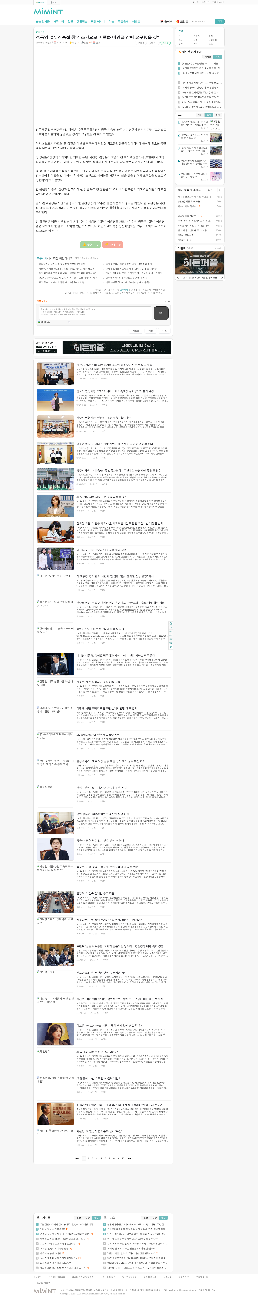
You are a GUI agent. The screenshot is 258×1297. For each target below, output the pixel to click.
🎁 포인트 (182, 21)
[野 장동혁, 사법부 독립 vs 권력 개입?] (55, 1087)
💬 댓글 (86, 43)
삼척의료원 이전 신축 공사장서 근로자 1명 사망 (62, 264)
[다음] (222, 277)
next (170, 639)
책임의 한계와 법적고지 (82, 1277)
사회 (196, 40)
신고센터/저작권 (107, 1277)
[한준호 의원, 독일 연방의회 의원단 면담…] (55, 611)
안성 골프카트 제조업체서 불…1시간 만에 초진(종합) (131, 268)
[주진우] (55, 955)
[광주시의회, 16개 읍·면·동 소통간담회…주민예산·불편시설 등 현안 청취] (55, 479)
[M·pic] (53, 2)
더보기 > (219, 248)
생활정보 (82, 21)
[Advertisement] (190, 12)
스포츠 (197, 36)
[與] (55, 506)
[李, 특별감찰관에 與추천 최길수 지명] (55, 743)
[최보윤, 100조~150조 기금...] (55, 1034)
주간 (87, 1218)
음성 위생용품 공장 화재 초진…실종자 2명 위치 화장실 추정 (68, 273)
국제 (196, 44)
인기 (200, 115)
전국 (180, 44)
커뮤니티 (58, 21)
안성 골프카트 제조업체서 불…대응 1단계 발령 (62, 282)
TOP (170, 627)
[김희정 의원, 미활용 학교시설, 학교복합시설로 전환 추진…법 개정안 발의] (55, 532)
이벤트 (136, 21)
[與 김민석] (55, 1061)
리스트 (135, 330)
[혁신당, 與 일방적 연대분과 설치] (55, 1140)
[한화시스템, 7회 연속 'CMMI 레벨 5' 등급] (55, 638)
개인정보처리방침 (57, 1277)
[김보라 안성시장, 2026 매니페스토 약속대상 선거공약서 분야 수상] (55, 400)
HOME (170, 623)
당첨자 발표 (183, 1277)
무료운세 (123, 21)
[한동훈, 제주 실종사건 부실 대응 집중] (55, 691)
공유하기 (153, 43)
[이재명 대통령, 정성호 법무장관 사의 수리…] (55, 664)
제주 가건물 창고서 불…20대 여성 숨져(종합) (128, 282)
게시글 (208, 57)
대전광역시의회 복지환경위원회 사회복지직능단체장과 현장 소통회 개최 (194, 125)
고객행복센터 (202, 1277)
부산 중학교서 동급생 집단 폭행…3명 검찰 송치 (129, 264)
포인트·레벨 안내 (45, 1283)
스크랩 (165, 43)
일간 (79, 1218)
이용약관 (37, 1277)
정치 (211, 36)
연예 (180, 36)
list (170, 635)
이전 (150, 330)
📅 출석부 (166, 21)
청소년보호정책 (129, 1277)
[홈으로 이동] (48, 11)
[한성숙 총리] (55, 796)
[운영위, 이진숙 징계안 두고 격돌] (55, 902)
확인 (161, 313)
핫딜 (70, 21)
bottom (170, 648)
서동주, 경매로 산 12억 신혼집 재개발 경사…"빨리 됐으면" (67, 268)
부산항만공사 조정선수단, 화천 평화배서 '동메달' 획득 (194, 162)
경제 (180, 40)
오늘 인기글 (43, 21)
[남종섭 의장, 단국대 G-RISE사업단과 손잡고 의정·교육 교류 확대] (55, 453)
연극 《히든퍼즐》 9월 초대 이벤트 (200, 277)
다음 (164, 330)
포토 (211, 44)
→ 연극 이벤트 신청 (46, 351)
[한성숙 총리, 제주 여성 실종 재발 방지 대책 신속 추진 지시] (55, 770)
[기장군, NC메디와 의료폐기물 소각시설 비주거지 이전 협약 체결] (55, 373)
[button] (195, 2)
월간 (96, 1218)
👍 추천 (74, 43)
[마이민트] (40, 2)
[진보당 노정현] (55, 981)
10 (123, 1158)
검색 (220, 21)
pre (170, 631)
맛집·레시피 (98, 21)
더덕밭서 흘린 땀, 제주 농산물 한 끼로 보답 (194, 136)
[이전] (178, 277)
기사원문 (140, 43)
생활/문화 (213, 40)
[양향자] (55, 849)
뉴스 (111, 21)
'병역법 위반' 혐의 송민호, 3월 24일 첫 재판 (126, 277)
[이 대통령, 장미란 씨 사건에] (55, 585)
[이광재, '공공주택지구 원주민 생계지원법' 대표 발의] (55, 717)
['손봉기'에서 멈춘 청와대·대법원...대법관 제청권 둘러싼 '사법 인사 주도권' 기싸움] (55, 1113)
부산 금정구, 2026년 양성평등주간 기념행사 (194, 175)
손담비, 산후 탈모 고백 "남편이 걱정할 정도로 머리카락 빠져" (68, 277)
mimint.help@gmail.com (185, 1290)
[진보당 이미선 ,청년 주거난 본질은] (55, 928)
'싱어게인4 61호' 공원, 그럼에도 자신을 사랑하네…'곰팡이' (134, 273)
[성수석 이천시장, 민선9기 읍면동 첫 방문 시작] (55, 426)
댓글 (170, 643)
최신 (218, 115)
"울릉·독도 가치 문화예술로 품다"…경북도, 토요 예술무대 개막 (194, 150)
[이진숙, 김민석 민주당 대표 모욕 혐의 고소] (55, 558)
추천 (209, 115)
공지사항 (167, 1277)
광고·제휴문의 (149, 1277)
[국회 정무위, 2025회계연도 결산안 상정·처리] (55, 823)
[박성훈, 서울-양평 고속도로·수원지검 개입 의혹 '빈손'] (55, 876)
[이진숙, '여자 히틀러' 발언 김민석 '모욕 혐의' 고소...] (55, 1008)
